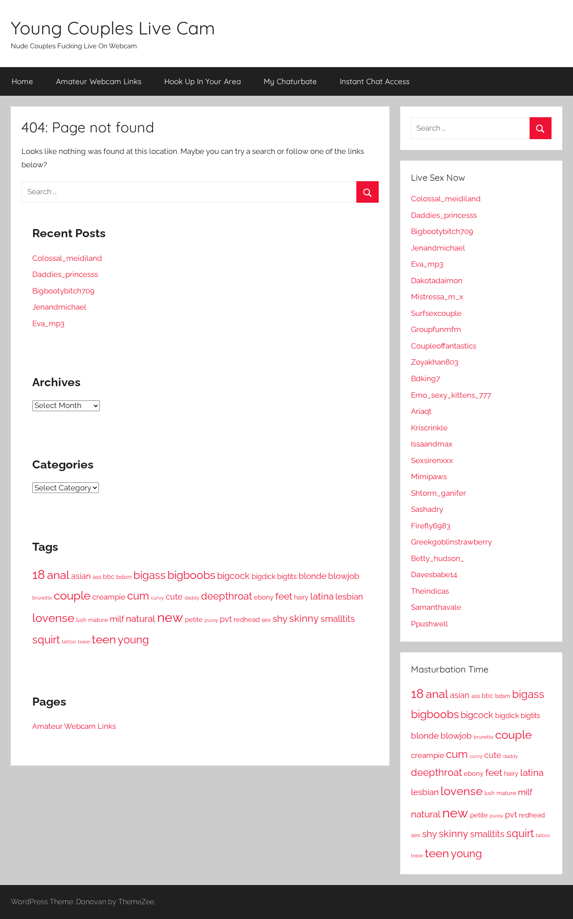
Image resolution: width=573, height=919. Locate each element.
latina (322, 596)
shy (280, 618)
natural (140, 618)
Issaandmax (432, 443)
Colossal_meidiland (67, 258)
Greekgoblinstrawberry (451, 541)
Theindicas (430, 591)
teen (104, 639)
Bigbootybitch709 (63, 290)
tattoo (69, 641)
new (170, 617)
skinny (304, 618)
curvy (157, 598)
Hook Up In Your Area (202, 81)
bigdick (263, 576)
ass (97, 576)
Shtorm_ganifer (438, 493)
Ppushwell (429, 623)
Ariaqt (421, 411)
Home (22, 81)
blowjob (343, 576)
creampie (108, 596)
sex (266, 620)
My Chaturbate (290, 81)
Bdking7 (425, 378)
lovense (53, 618)
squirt (46, 639)
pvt (226, 619)
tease (84, 641)
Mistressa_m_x (437, 296)
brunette (42, 598)
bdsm (124, 577)
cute (174, 596)
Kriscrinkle (429, 427)
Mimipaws (429, 476)
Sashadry (427, 509)
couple (72, 595)
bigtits (287, 576)
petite (194, 619)
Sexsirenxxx (432, 460)
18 (38, 574)
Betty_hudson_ (437, 558)
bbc (109, 576)
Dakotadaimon (436, 280)
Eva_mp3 (48, 323)
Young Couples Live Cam (113, 28)
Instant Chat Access (375, 81)
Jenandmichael (59, 306)
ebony (264, 597)
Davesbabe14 (434, 574)
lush (81, 620)
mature (98, 620)
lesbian (349, 596)
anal (58, 575)
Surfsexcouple (436, 313)
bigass (149, 575)
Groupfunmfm (436, 329)
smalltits (338, 618)
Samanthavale (436, 607)
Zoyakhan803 (434, 361)
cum (138, 595)
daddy (191, 598)
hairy (301, 597)
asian (81, 576)
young (133, 639)
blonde (312, 576)
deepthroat (226, 596)
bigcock (233, 575)
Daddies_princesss (65, 274)
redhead (247, 620)
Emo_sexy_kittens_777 (451, 395)
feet (283, 596)
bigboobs (191, 575)
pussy (211, 620)
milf (117, 619)
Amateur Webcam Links (98, 81)
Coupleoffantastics (443, 345)
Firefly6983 (430, 525)
